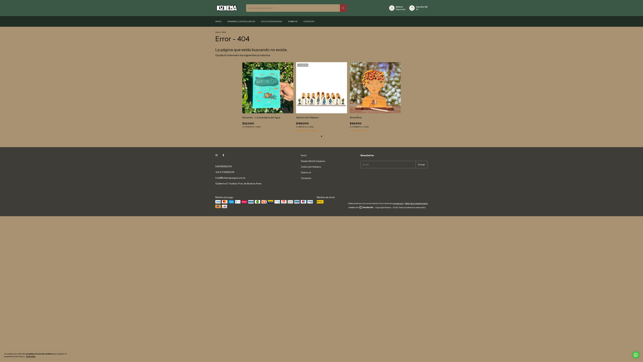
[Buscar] (343, 8)
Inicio (218, 21)
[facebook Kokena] (223, 155)
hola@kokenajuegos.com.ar (230, 177)
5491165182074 (223, 166)
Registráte (400, 9)
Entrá (399, 7)
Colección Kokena (271, 21)
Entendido (30, 356)
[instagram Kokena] (216, 155)
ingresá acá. (398, 203)
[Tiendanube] (361, 208)
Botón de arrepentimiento (416, 203)
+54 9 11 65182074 (224, 172)
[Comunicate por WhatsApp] (636, 355)
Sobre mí (292, 21)
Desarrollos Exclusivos (241, 21)
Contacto (308, 21)
